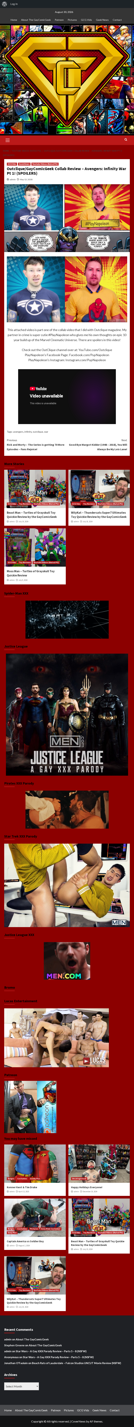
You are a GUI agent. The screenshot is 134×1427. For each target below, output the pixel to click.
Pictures (72, 19)
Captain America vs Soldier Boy (25, 1241)
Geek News (102, 19)
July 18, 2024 (87, 521)
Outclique (100, 330)
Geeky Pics (35, 1178)
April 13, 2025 (23, 1191)
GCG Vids (86, 19)
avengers (18, 431)
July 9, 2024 (22, 580)
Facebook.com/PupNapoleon (89, 355)
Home (14, 19)
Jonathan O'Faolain (16, 1363)
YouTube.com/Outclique (95, 350)
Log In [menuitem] (14, 3)
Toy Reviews (25, 504)
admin (13, 179)
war (46, 431)
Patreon (59, 19)
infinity (28, 431)
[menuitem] (4, 4)
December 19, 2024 (90, 1191)
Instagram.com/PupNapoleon (85, 360)
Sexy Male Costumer (50, 1229)
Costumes (22, 1178)
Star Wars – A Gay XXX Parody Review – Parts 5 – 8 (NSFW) (51, 1351)
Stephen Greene (14, 1345)
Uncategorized (79, 1178)
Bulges (11, 1178)
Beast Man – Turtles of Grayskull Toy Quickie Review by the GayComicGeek (32, 515)
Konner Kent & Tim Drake (22, 1187)
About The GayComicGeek (36, 19)
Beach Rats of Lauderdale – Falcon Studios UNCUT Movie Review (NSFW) (76, 1363)
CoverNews (78, 1421)
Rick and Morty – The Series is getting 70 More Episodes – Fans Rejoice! (35, 444)
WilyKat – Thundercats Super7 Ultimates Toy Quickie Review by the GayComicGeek (98, 515)
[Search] (126, 140)
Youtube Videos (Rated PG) (45, 164)
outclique (38, 431)
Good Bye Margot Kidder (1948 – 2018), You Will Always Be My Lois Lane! (98, 444)
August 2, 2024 (24, 1245)
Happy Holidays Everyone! (86, 1187)
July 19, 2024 (23, 521)
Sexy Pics (12, 1232)
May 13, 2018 (26, 179)
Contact (117, 19)
